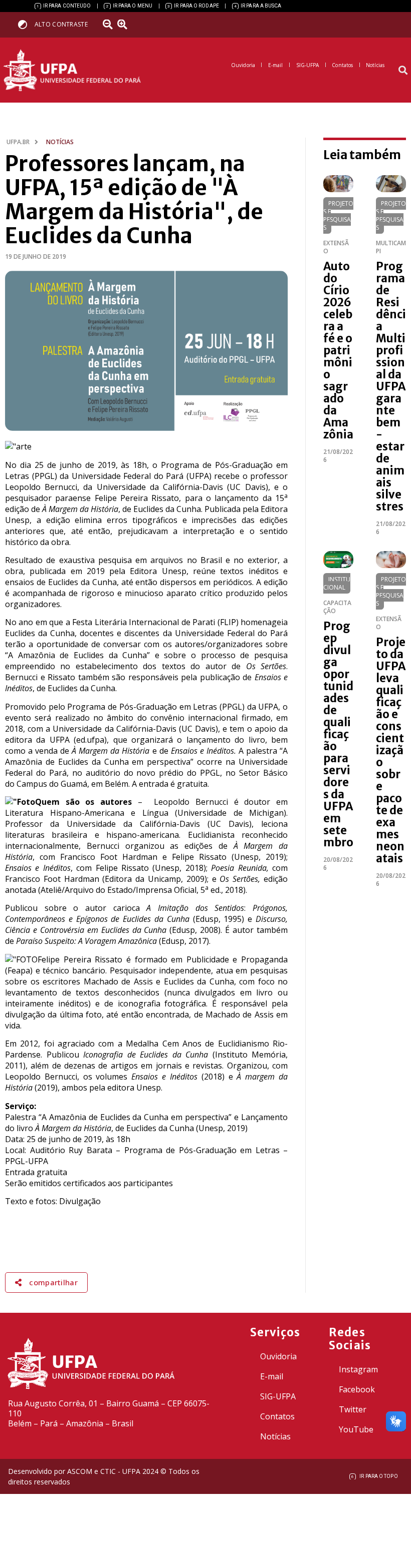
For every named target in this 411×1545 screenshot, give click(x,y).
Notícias (275, 1436)
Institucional (336, 583)
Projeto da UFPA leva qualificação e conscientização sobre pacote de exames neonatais (390, 750)
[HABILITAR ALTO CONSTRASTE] (26, 24)
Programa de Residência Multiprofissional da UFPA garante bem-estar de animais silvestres (391, 386)
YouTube (356, 1429)
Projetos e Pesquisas (338, 215)
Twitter (352, 1409)
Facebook (357, 1389)
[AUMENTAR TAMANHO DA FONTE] (125, 25)
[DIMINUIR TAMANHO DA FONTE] (108, 25)
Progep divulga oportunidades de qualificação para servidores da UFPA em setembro (338, 734)
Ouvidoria (278, 1356)
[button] (402, 70)
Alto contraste (61, 24)
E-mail (271, 1376)
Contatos (277, 1416)
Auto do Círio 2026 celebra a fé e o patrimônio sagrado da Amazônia (338, 350)
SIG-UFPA (278, 1396)
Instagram (358, 1369)
